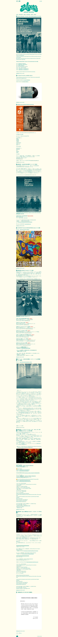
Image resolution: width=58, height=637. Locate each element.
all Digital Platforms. (25, 81)
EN (41, 1)
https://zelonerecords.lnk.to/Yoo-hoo (24, 480)
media (25, 14)
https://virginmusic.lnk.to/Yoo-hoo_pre (25, 481)
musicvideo (28, 14)
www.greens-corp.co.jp (28, 332)
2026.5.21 (17, 225)
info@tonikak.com (27, 320)
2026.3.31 (17, 268)
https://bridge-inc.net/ (27, 505)
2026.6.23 (17, 73)
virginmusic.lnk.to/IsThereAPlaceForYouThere (31, 550)
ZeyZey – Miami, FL (21, 65)
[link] (29, 473)
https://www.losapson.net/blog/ (24, 229)
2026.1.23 (17, 427)
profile (32, 14)
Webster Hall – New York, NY (22, 64)
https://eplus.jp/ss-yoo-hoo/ (25, 348)
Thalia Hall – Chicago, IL (22, 63)
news (17, 14)
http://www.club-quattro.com (34, 160)
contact (35, 14)
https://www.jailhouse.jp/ (29, 328)
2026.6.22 (17, 162)
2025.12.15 (18, 590)
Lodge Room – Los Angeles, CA (23, 68)
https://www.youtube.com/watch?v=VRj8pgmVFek (25, 447)
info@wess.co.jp (26, 324)
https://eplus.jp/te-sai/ (19, 158)
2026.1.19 (17, 509)
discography (21, 14)
